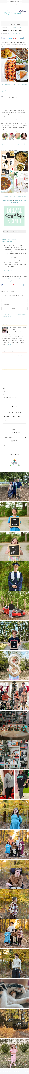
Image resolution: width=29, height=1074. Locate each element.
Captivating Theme (13, 1071)
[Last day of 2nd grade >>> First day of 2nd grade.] (14, 546)
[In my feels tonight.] (14, 576)
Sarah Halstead (14, 12)
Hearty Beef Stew (7, 200)
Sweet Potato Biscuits (8, 84)
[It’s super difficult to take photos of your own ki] (14, 933)
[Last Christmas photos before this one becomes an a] (14, 963)
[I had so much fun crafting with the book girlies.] (14, 725)
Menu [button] (15, 4)
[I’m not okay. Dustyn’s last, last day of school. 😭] (14, 635)
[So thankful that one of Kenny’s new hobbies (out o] (14, 1023)
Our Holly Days (18, 144)
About (4, 385)
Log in (17, 1071)
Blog (3, 388)
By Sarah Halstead (7, 144)
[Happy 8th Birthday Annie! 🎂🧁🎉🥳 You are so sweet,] (14, 665)
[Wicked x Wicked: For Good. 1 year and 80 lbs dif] (14, 784)
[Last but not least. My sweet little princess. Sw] (14, 814)
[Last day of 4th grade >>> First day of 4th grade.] (14, 516)
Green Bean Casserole (19, 196)
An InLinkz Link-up (6, 270)
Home (11, 22)
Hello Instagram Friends (9, 397)
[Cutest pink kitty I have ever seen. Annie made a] (14, 1053)
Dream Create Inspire (20, 22)
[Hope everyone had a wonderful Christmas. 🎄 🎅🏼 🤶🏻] (14, 695)
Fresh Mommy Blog (15, 146)
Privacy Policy (6, 394)
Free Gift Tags (7, 196)
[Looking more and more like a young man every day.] (14, 874)
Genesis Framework (24, 1071)
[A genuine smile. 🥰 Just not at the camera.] (14, 904)
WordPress (12, 1071)
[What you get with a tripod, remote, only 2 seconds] (14, 844)
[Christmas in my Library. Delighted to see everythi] (14, 754)
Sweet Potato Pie (14, 93)
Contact (4, 391)
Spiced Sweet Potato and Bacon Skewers (14, 91)
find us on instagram (14, 1)
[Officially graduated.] (14, 486)
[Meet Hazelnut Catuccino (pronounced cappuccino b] (14, 993)
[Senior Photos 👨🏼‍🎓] (14, 605)
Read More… (9, 344)
